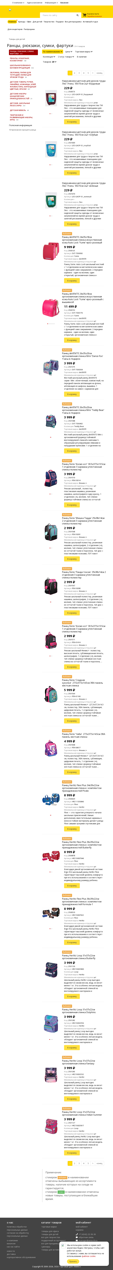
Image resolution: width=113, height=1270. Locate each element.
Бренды (21, 21)
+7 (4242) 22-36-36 (87, 1234)
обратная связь (86, 1237)
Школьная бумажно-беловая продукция (20, 66)
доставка (11, 1254)
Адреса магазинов (34, 3)
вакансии (11, 1243)
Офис (29, 21)
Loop (76, 972)
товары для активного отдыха (55, 1249)
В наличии (82, 56)
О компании (17, 3)
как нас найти (13, 1246)
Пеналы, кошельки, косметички (19, 59)
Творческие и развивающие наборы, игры (21, 117)
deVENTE (82, 259)
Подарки (60, 21)
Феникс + (83, 483)
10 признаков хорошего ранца (22, 130)
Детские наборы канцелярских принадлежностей (19, 96)
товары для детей (49, 1234)
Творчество (49, 21)
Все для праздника (73, 21)
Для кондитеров (15, 29)
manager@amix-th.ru (88, 1240)
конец (99, 73)
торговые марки (49, 1226)
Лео (80, 100)
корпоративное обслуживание (21, 1257)
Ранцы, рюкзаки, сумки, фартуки (22, 52)
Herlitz (81, 807)
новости (11, 1251)
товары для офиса (50, 1231)
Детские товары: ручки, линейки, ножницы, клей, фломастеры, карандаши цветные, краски (23, 85)
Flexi (76, 804)
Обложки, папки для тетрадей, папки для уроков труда (20, 74)
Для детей (37, 21)
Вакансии (64, 3)
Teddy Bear (79, 426)
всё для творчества (50, 1237)
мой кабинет (82, 1226)
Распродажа (29, 29)
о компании (12, 1240)
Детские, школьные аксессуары (20, 104)
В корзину (72, 121)
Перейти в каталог (94, 16)
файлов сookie (88, 1256)
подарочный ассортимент (53, 1240)
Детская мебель (18, 110)
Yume (76, 256)
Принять (73, 1261)
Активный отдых (90, 21)
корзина (79, 1230)
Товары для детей (17, 39)
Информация (50, 3)
